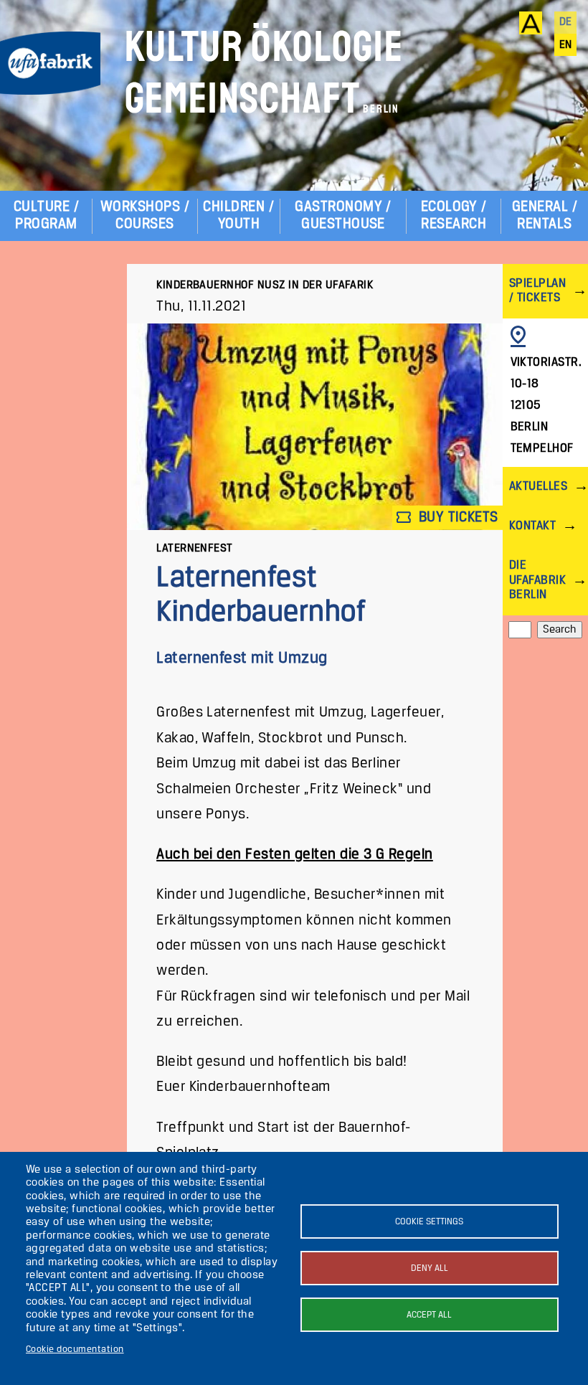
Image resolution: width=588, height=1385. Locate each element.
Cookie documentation (75, 1349)
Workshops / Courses (144, 215)
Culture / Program (46, 215)
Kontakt (532, 526)
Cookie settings (429, 1221)
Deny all (429, 1268)
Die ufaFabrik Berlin (537, 579)
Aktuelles (538, 487)
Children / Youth (238, 215)
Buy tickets (456, 517)
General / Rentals (544, 215)
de (565, 22)
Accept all (429, 1315)
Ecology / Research (454, 215)
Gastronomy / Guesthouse (343, 215)
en (565, 45)
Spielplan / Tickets (537, 291)
